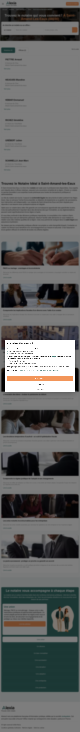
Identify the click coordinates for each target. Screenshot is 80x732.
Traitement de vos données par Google (47, 370)
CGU (32, 370)
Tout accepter (40, 378)
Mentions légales (25, 370)
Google (53, 357)
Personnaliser (40, 389)
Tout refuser (40, 384)
